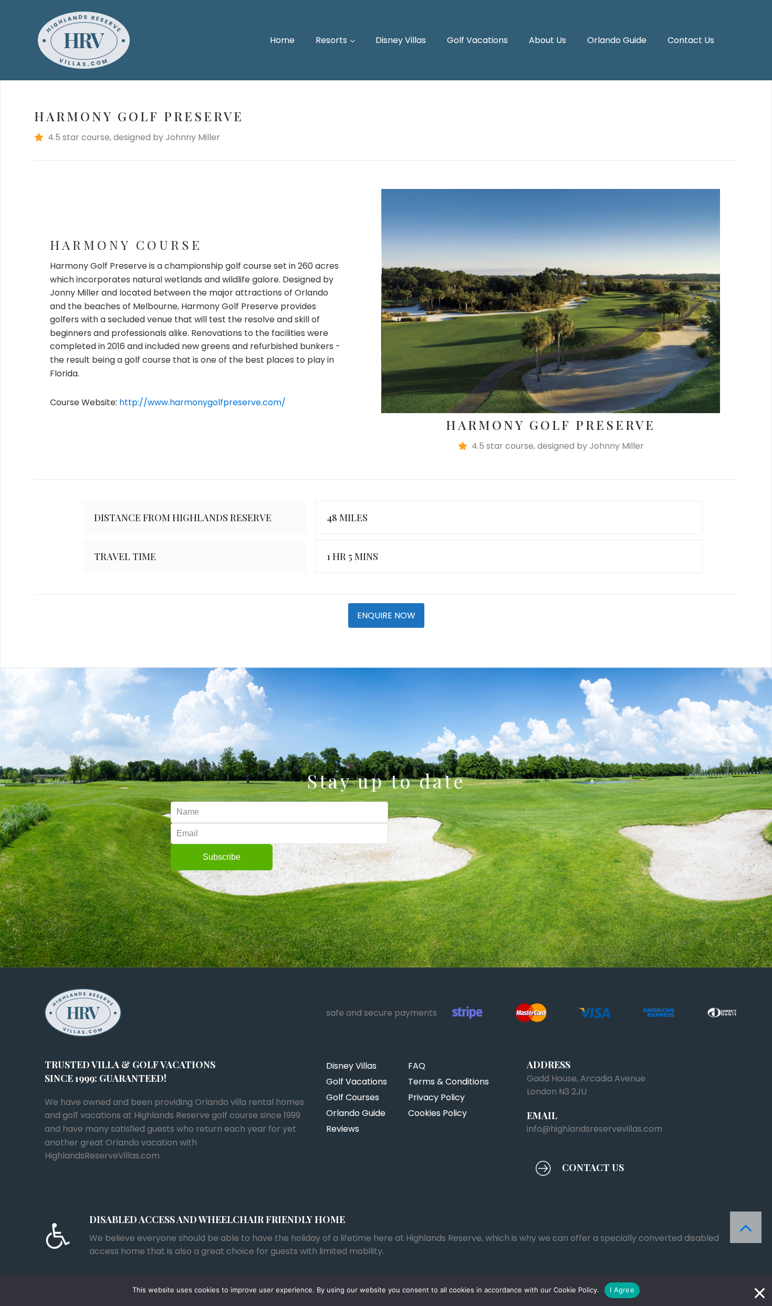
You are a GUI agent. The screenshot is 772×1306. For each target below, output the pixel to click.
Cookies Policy (437, 1113)
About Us (547, 40)
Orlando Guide (616, 40)
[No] (759, 1290)
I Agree (622, 1290)
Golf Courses (352, 1097)
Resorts (331, 40)
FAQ (416, 1066)
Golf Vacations (477, 40)
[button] (386, 137)
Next (735, 300)
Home (282, 40)
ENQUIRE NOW (386, 615)
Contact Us (690, 40)
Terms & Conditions (448, 1082)
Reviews (342, 1129)
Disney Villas (400, 40)
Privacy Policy (436, 1097)
